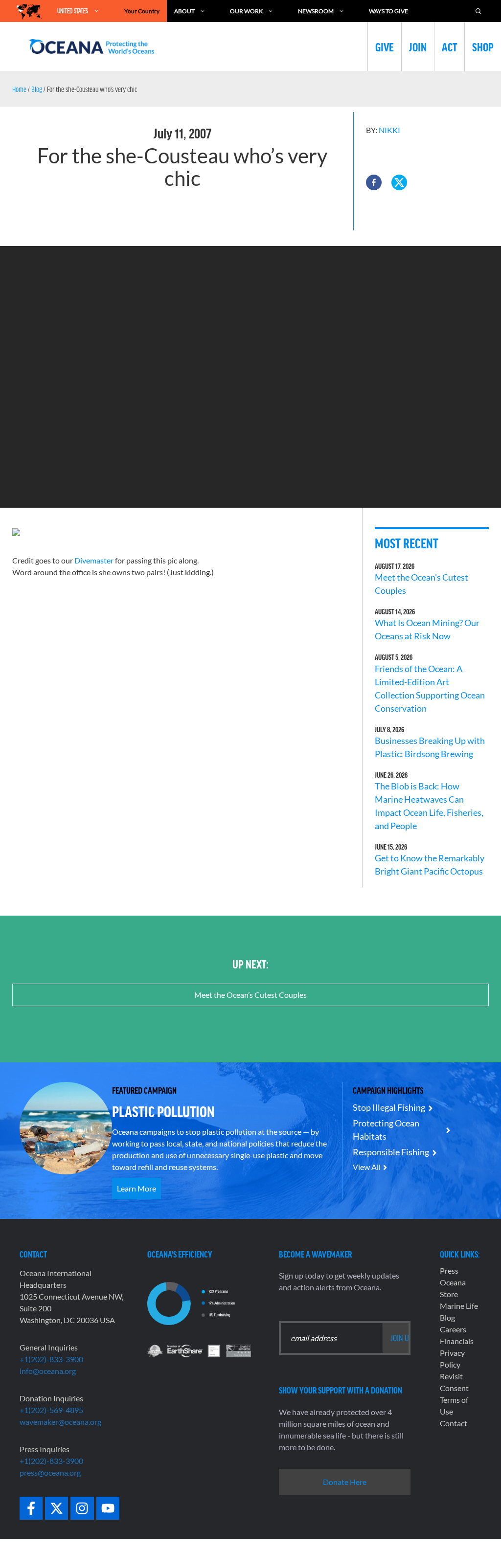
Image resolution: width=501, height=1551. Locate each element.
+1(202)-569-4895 (51, 1410)
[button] (374, 182)
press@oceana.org (50, 1472)
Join (418, 46)
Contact (453, 1423)
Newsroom (316, 11)
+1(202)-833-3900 (51, 1359)
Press (449, 1270)
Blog (36, 89)
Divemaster (94, 560)
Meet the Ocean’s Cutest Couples (250, 994)
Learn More (136, 1188)
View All (367, 1166)
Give (384, 46)
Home (19, 89)
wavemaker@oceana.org (60, 1421)
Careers (453, 1329)
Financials (457, 1341)
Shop (483, 46)
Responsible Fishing (391, 1151)
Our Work (246, 11)
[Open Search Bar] (478, 11)
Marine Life (459, 1305)
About (184, 11)
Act (449, 46)
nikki (389, 130)
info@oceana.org (48, 1370)
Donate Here (344, 1481)
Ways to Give (388, 11)
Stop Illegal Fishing (389, 1107)
